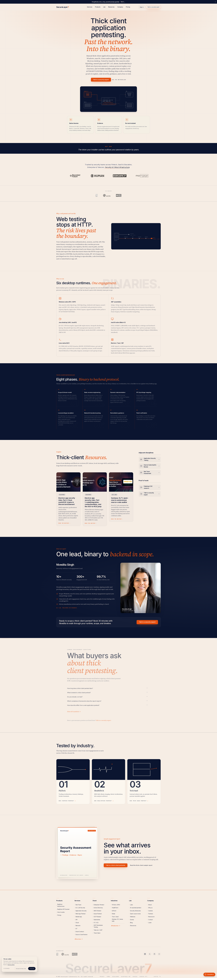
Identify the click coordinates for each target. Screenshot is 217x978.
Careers (150, 911)
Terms (108, 976)
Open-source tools (135, 913)
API (76, 919)
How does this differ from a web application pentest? (83, 705)
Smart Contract (80, 931)
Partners (150, 913)
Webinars (132, 916)
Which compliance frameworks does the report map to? (84, 701)
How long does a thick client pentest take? (80, 688)
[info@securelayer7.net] (159, 954)
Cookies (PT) (143, 976)
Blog (131, 922)
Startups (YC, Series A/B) (117, 920)
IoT (76, 928)
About (150, 905)
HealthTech (115, 907)
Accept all (31, 968)
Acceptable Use (125, 976)
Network (78, 925)
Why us (150, 907)
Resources (111, 7)
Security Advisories (135, 911)
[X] (149, 954)
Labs (131, 905)
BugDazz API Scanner (63, 909)
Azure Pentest (98, 913)
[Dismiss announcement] (215, 1)
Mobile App (79, 916)
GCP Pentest (97, 916)
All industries (114, 925)
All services (78, 939)
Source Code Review (81, 934)
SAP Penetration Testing (98, 926)
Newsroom (151, 916)
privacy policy (11, 964)
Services (89, 7)
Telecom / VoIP (98, 930)
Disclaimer (115, 976)
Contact (150, 919)
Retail (113, 913)
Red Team (78, 905)
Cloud (77, 922)
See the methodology (119, 79)
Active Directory (98, 907)
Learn (149, 922)
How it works (61, 912)
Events (132, 919)
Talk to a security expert (153, 7)
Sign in (142, 7)
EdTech (114, 911)
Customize (6, 968)
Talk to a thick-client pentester (115, 865)
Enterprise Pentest (99, 905)
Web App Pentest (80, 913)
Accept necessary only (21, 968)
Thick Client (97, 933)
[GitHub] (154, 954)
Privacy (102, 976)
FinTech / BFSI (116, 905)
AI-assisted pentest (135, 907)
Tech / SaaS (115, 916)
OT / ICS (96, 922)
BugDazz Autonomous (60, 905)
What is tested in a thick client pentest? (79, 692)
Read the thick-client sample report (141, 865)
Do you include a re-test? (74, 697)
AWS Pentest (97, 911)
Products (97, 7)
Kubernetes (97, 919)
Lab (104, 7)
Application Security (81, 911)
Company (120, 7)
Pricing (128, 7)
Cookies (135, 976)
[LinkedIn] (144, 954)
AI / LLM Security (80, 907)
